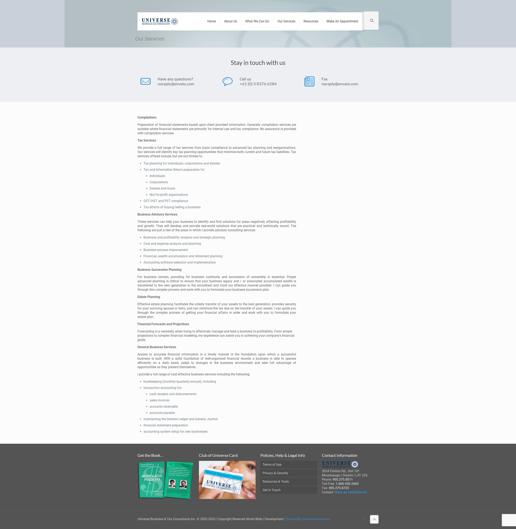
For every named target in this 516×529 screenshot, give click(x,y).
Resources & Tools (276, 481)
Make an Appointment (351, 492)
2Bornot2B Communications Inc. (308, 519)
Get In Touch (272, 490)
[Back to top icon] (374, 519)
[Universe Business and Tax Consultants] (160, 21)
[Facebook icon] (364, 519)
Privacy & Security (275, 473)
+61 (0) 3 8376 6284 (258, 83)
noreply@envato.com (176, 83)
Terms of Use (272, 465)
